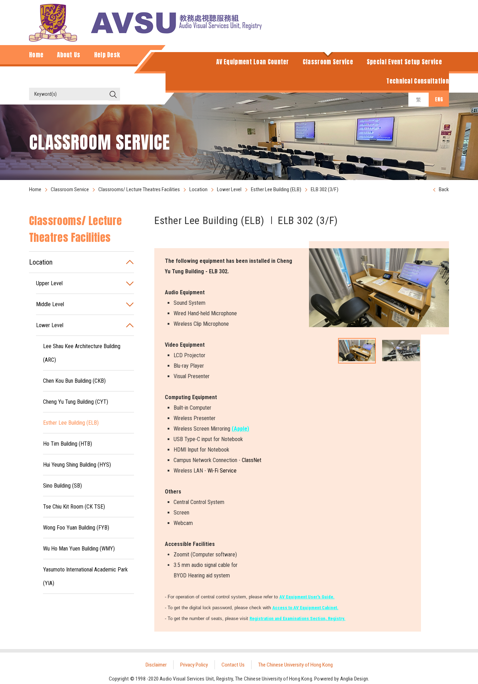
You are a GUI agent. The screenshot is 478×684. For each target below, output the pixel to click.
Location (198, 189)
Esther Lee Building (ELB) (276, 189)
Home (35, 189)
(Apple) (240, 428)
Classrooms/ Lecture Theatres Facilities (139, 189)
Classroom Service (70, 189)
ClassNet (251, 460)
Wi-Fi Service (222, 470)
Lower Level (229, 189)
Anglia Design (354, 679)
